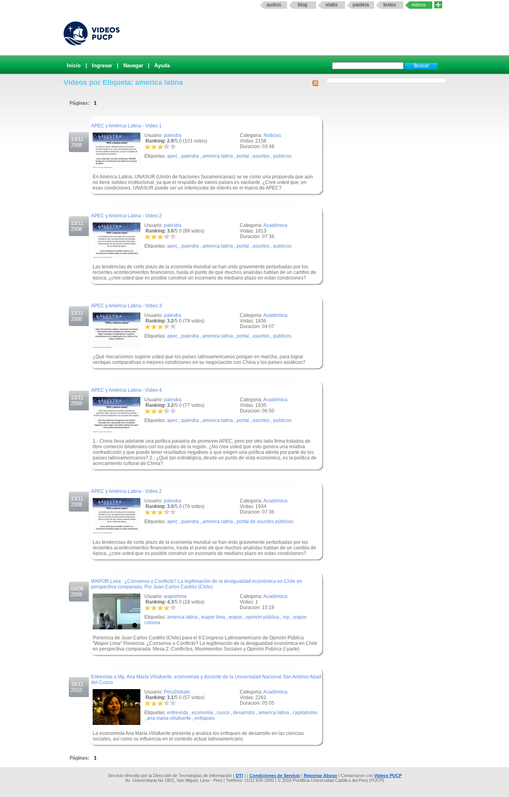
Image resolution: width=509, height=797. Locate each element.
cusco (223, 712)
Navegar (133, 65)
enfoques (204, 718)
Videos (419, 5)
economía (202, 712)
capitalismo (305, 712)
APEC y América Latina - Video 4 (126, 390)
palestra (172, 135)
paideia (361, 5)
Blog (302, 5)
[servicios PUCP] (438, 5)
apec (172, 156)
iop (286, 617)
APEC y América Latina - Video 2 (126, 216)
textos (389, 5)
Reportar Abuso (320, 775)
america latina (217, 156)
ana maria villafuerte (169, 718)
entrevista (177, 712)
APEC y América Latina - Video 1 (126, 126)
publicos (282, 156)
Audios (273, 5)
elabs (332, 5)
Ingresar (102, 65)
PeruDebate (177, 692)
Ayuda (162, 65)
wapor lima (213, 617)
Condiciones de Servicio (274, 775)
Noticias (272, 135)
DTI (239, 775)
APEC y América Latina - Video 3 (126, 306)
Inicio (74, 65)
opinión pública (262, 617)
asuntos (261, 156)
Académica (275, 225)
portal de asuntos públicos (265, 521)
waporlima (175, 596)
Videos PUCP (388, 775)
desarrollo (244, 712)
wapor (235, 617)
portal (243, 156)
